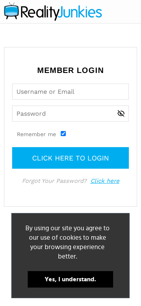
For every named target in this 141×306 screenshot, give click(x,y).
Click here (104, 180)
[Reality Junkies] (53, 11)
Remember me (36, 134)
